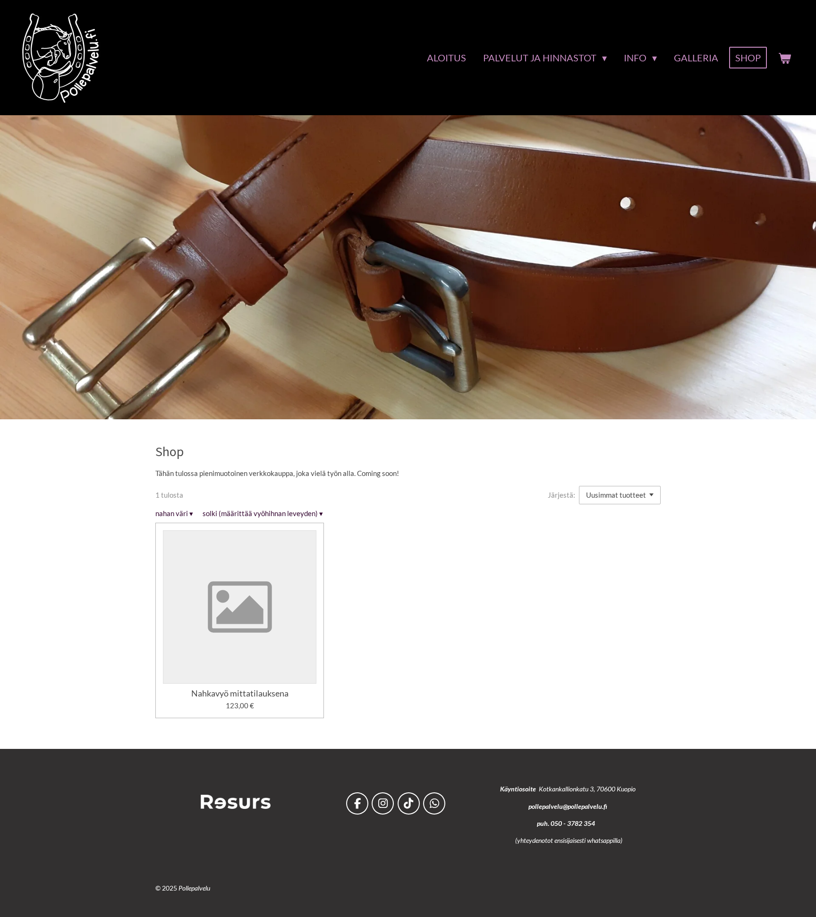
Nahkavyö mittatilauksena (240, 693)
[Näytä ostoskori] (784, 58)
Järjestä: (561, 495)
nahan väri (174, 513)
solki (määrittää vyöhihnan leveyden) (263, 513)
